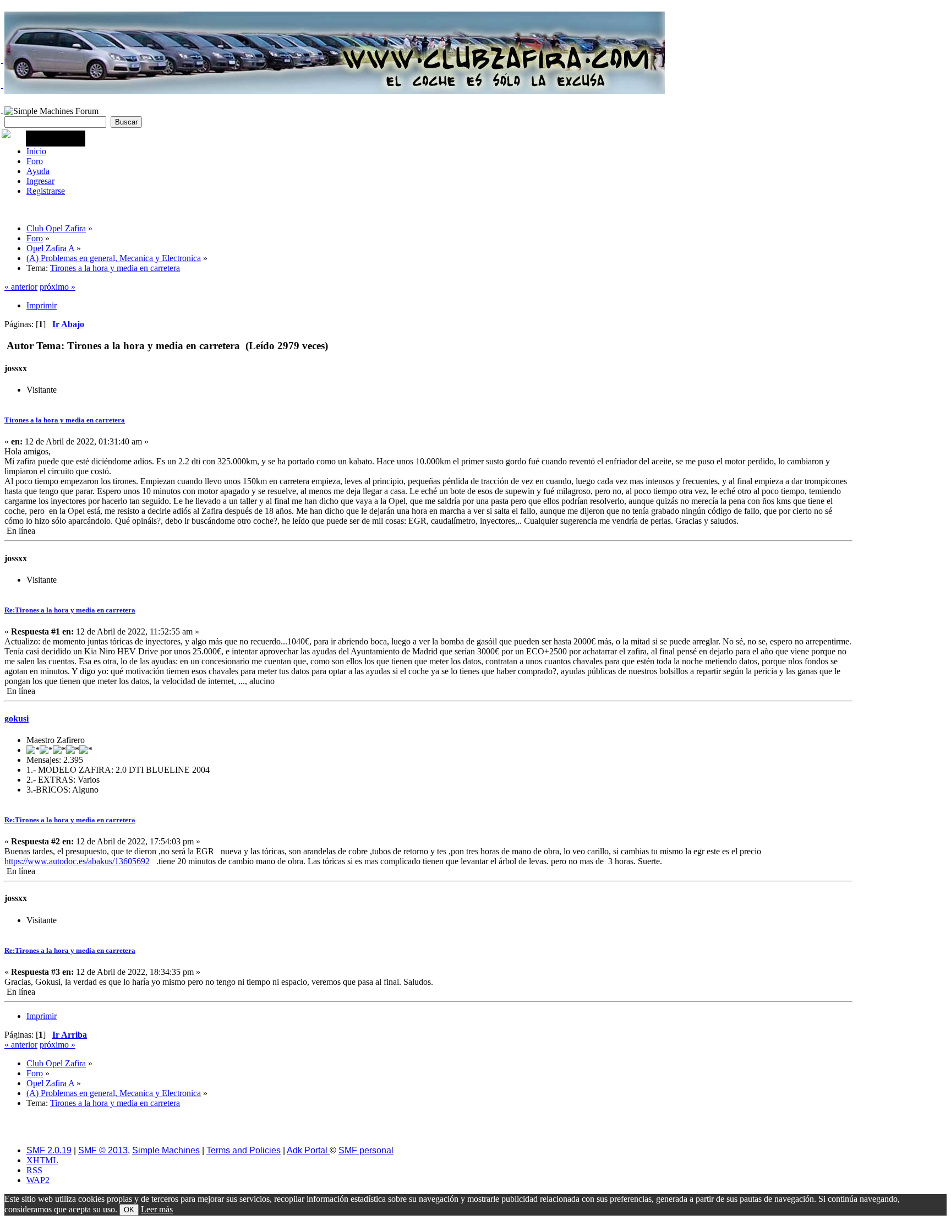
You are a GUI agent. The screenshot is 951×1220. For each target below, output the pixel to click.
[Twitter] (2, 60)
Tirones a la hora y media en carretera (64, 420)
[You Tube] (2, 110)
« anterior (20, 286)
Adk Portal (308, 1150)
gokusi (16, 718)
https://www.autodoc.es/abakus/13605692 (77, 861)
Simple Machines (166, 1150)
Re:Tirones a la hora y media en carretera (69, 610)
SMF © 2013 (103, 1150)
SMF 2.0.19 (49, 1150)
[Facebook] (2, 85)
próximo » (57, 286)
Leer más (157, 1209)
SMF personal (365, 1150)
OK (129, 1210)
